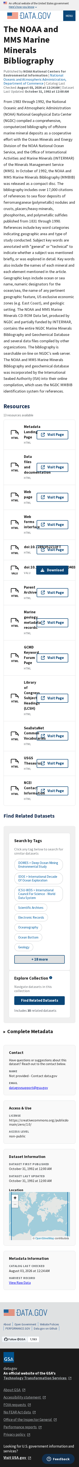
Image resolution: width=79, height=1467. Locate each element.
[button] (15, 1198)
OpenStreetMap (44, 1238)
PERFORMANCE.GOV (17, 1328)
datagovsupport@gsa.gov (28, 1087)
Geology (23, 947)
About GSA (12, 1389)
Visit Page (55, 434)
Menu (69, 16)
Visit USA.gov (15, 1457)
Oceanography (28, 927)
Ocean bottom (28, 937)
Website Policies (49, 1324)
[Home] (29, 15)
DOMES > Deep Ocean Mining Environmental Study (38, 865)
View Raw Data (20, 1282)
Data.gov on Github (45, 1328)
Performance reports (20, 1427)
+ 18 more (39, 959)
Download (55, 570)
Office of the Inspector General (28, 1419)
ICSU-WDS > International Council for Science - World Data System (36, 894)
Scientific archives (30, 908)
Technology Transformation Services (35, 1378)
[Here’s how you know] (39, 5)
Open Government (25, 1324)
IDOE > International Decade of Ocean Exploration (37, 878)
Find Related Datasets (39, 1000)
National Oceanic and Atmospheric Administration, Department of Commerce (35, 79)
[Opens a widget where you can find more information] (58, 1459)
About (7, 1324)
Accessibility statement (22, 1397)
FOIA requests (15, 1404)
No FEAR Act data (17, 1412)
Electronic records (31, 917)
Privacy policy (15, 1434)
